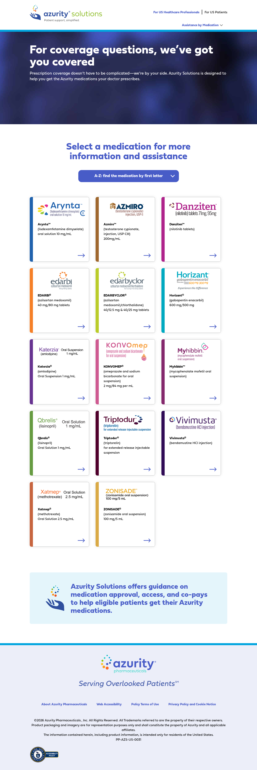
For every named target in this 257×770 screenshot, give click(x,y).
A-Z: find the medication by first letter (128, 176)
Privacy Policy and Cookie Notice (192, 704)
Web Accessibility (109, 704)
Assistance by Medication (200, 25)
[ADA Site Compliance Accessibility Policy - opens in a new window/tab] (44, 754)
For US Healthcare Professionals (176, 12)
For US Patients (216, 12)
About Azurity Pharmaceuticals (64, 704)
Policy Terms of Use (145, 704)
